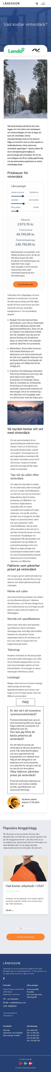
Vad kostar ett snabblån (13, 1033)
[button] (16, 928)
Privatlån (30, 992)
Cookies (18, 1068)
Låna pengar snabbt (11, 1035)
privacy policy (30, 1068)
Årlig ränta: (25, 207)
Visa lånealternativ (25, 284)
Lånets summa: (25, 192)
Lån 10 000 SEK (33, 1033)
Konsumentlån (33, 989)
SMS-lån (6, 1030)
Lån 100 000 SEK (33, 1040)
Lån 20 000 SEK (33, 1035)
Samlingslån (32, 997)
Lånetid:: (25, 200)
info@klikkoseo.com (18, 1002)
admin (34, 799)
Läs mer (8, 910)
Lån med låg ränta (34, 994)
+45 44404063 (12, 999)
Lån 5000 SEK (32, 1030)
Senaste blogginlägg (25, 937)
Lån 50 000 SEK (33, 1038)
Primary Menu (43, 3)
